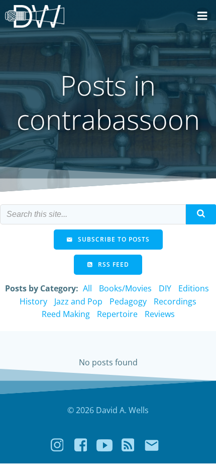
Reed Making (66, 314)
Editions (193, 288)
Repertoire (117, 314)
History (33, 301)
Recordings (175, 301)
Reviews (160, 314)
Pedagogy (128, 301)
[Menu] (202, 16)
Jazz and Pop (78, 301)
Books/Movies (125, 288)
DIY (165, 288)
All (87, 288)
